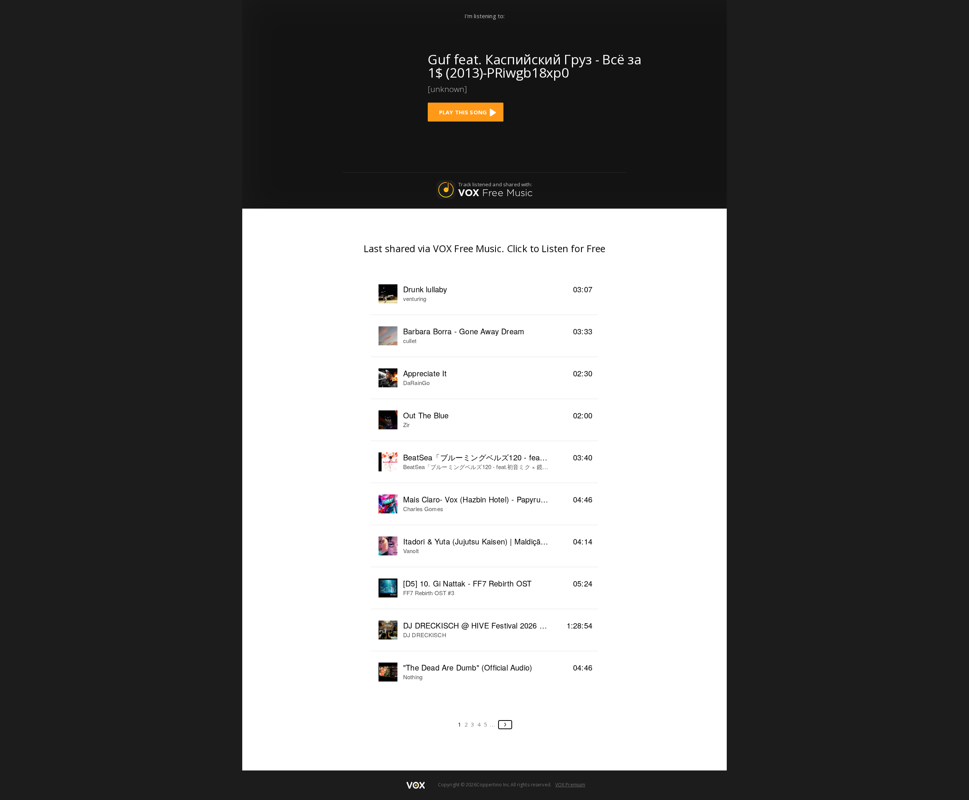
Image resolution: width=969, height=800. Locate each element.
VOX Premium (570, 784)
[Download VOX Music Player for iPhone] (361, 84)
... (493, 724)
